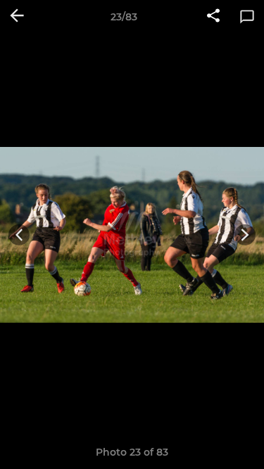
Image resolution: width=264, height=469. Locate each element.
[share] (213, 17)
